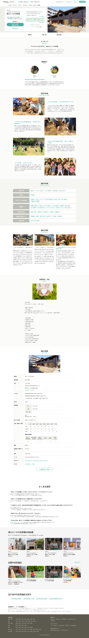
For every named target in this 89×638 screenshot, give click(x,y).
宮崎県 (31, 631)
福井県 (25, 623)
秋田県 (28, 619)
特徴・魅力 (44, 34)
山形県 (31, 619)
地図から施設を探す (23, 2)
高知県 (40, 629)
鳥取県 (17, 629)
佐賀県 (19, 631)
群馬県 (35, 621)
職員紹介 (30, 34)
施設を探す (10, 617)
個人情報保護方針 (73, 625)
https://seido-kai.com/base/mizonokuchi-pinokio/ (36, 460)
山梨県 (28, 623)
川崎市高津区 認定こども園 (28, 598)
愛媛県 (37, 629)
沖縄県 (38, 631)
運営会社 (67, 625)
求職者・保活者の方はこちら (55, 630)
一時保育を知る (57, 619)
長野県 (31, 623)
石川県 (22, 623)
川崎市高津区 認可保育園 (16, 598)
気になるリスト (60, 2)
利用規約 (55, 625)
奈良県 (28, 627)
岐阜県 (19, 625)
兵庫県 (19, 627)
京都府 (22, 627)
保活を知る (52, 619)
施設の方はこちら (69, 1)
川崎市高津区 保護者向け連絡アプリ (56, 598)
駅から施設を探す (35, 2)
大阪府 (17, 627)
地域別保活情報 (63, 619)
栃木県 (32, 621)
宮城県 (25, 619)
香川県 (34, 629)
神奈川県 (19, 621)
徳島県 (31, 629)
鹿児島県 (34, 631)
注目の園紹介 (53, 620)
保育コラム (53, 617)
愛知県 (17, 625)
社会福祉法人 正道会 (30, 464)
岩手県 (22, 619)
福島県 (34, 619)
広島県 (25, 629)
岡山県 (22, 629)
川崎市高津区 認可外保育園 (41, 598)
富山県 (19, 623)
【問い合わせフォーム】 (16, 522)
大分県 (28, 631)
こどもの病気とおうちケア (71, 619)
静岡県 (22, 625)
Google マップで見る (29, 390)
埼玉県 (23, 621)
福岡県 (17, 631)
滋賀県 (25, 627)
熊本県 (25, 631)
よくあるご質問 (61, 625)
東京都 (17, 621)
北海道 (17, 619)
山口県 (28, 629)
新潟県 (17, 623)
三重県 (25, 625)
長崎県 (22, 631)
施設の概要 (59, 34)
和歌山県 (31, 627)
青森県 (19, 619)
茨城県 (29, 621)
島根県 (19, 629)
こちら (40, 500)
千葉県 (26, 621)
